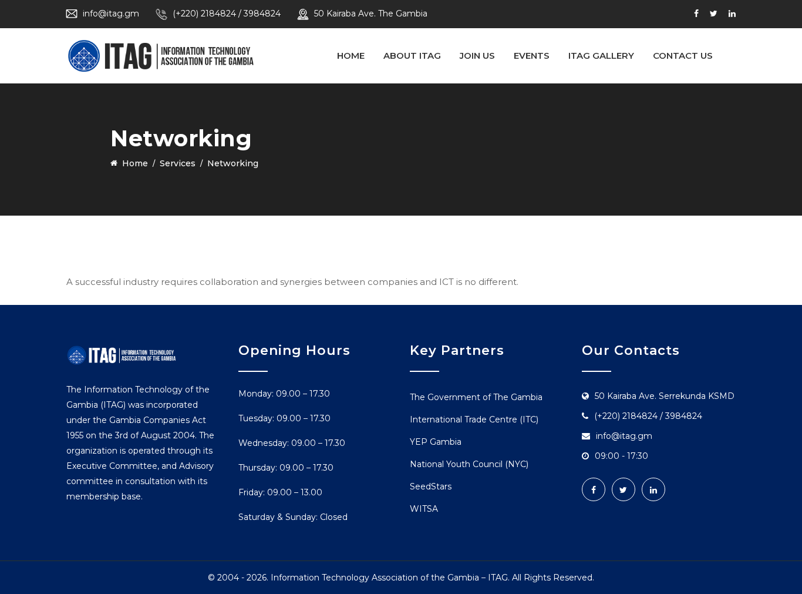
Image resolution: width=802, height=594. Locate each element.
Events (532, 55)
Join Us (477, 55)
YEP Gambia (435, 442)
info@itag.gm (111, 13)
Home (351, 55)
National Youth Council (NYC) (469, 464)
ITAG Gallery (601, 55)
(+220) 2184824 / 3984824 (227, 13)
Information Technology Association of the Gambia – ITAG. (390, 577)
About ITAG (412, 55)
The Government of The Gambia (476, 397)
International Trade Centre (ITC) (474, 419)
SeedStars (430, 486)
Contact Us (683, 55)
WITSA (424, 509)
